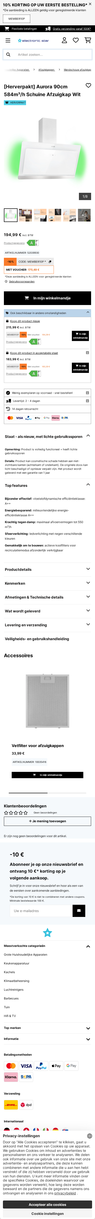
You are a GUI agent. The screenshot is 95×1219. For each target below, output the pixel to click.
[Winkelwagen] (88, 40)
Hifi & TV (10, 1016)
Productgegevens (14, 242)
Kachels (9, 972)
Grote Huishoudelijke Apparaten (25, 954)
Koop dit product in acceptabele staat (34, 353)
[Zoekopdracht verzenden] (8, 54)
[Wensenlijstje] (76, 40)
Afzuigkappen (46, 69)
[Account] (64, 40)
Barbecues (11, 998)
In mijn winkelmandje (52, 298)
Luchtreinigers (13, 989)
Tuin (7, 1007)
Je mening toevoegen (49, 821)
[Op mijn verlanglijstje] (88, 85)
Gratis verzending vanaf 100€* (72, 28)
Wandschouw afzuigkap (77, 69)
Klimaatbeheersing (16, 981)
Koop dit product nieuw (25, 321)
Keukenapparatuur (16, 963)
